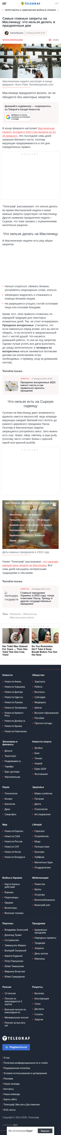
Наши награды (12, 1084)
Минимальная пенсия (16, 1017)
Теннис (38, 758)
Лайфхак (39, 857)
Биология (10, 804)
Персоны (7, 923)
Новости (7, 675)
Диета (37, 804)
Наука (5, 787)
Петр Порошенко (14, 961)
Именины (39, 958)
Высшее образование (46, 713)
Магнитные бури (43, 862)
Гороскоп (39, 831)
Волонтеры (11, 908)
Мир (4, 824)
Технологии (11, 793)
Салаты (38, 1014)
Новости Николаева (16, 731)
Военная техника (14, 913)
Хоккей (38, 763)
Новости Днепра (14, 692)
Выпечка (39, 993)
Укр (57, 3)
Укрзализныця (12, 777)
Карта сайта (10, 1099)
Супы (37, 1004)
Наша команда (12, 1094)
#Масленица (30, 614)
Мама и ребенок (43, 793)
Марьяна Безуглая (15, 971)
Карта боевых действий (12, 885)
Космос (9, 799)
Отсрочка (39, 894)
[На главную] (30, 3)
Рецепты (37, 987)
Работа (38, 687)
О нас (7, 1057)
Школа (38, 707)
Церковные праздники (40, 931)
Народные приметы (45, 938)
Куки (29, 1131)
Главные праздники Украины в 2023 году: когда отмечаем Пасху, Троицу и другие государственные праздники (37, 598)
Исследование (42, 814)
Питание (39, 799)
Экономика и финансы (9, 743)
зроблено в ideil (10, 1125)
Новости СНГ (12, 846)
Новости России (13, 841)
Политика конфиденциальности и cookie (26, 1063)
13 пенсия (10, 993)
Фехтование (41, 774)
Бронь (37, 889)
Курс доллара (12, 771)
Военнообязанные (44, 900)
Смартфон (10, 814)
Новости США (12, 836)
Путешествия (41, 846)
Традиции (39, 943)
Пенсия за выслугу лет (15, 1024)
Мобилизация (40, 878)
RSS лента (10, 1110)
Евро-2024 (40, 769)
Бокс (37, 753)
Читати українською (12, 40)
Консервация (41, 998)
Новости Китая (13, 852)
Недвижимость (13, 761)
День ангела (41, 953)
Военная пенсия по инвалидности (15, 1011)
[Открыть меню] (4, 3)
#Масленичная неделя (21, 617)
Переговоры (11, 897)
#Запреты (15, 614)
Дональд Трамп (13, 935)
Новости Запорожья (16, 707)
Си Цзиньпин (12, 940)
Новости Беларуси (15, 857)
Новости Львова (14, 702)
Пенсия (6, 987)
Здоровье (38, 787)
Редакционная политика (17, 1068)
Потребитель (41, 836)
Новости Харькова (15, 687)
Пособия (39, 718)
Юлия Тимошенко (14, 966)
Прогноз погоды (43, 723)
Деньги (8, 751)
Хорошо (45, 1131)
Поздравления (42, 867)
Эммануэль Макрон (15, 945)
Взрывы (9, 892)
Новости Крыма (13, 726)
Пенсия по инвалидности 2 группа (13, 1001)
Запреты (39, 948)
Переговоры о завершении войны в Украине (30, 10)
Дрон (7, 809)
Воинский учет (42, 905)
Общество (38, 675)
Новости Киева (13, 681)
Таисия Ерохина (16, 33)
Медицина (40, 702)
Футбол (38, 748)
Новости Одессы (14, 697)
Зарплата (39, 681)
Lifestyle (24, 379)
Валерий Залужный (15, 950)
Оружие (9, 902)
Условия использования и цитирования (25, 1073)
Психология (41, 809)
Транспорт (10, 756)
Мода (37, 841)
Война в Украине (12, 878)
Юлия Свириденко (15, 976)
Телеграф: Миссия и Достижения (22, 1104)
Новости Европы (14, 831)
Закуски (38, 1019)
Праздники (38, 923)
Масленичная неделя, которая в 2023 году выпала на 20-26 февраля (29, 132)
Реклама (8, 1078)
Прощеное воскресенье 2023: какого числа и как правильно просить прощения (38, 386)
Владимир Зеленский (16, 930)
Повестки (39, 884)
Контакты (9, 1089)
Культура (39, 852)
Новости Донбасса (15, 721)
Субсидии (39, 697)
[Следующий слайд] (58, 10)
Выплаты (39, 692)
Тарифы (9, 766)
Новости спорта (41, 741)
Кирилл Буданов (14, 956)
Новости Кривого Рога (14, 714)
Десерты (39, 1009)
